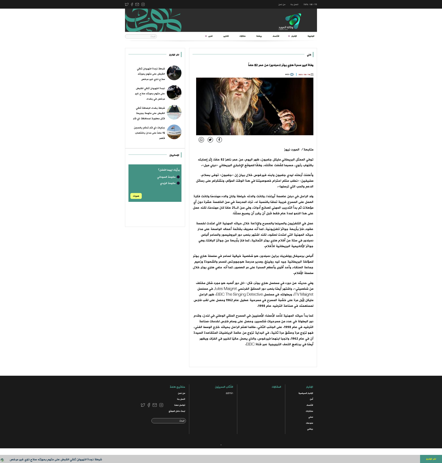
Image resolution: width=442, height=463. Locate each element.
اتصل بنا (181, 399)
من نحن (281, 4)
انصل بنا (294, 4)
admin (229, 393)
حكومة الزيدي (168, 183)
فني (309, 54)
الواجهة (311, 36)
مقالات (242, 36)
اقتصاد (276, 36)
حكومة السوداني (166, 177)
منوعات (309, 423)
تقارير (226, 36)
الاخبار (294, 36)
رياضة (259, 36)
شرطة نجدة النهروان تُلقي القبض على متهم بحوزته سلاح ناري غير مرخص (66, 459)
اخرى (210, 36)
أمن (311, 399)
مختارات (309, 411)
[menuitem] (311, 36)
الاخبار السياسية (305, 393)
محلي (310, 417)
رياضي (310, 429)
